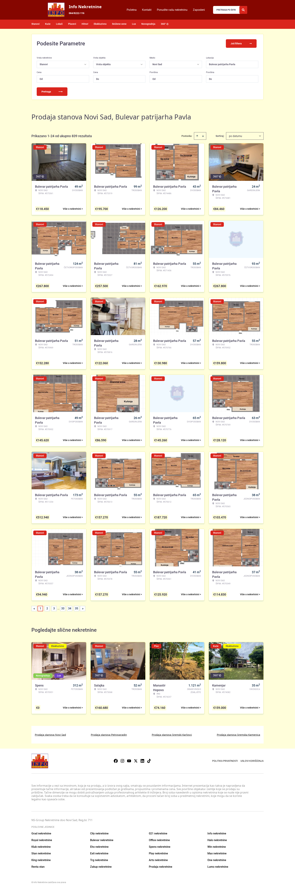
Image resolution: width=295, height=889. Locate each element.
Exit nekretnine (99, 853)
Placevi (72, 24)
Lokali (59, 24)
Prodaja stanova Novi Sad (50, 734)
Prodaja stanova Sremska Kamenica (238, 734)
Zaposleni (199, 9)
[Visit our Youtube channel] (129, 761)
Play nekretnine (158, 853)
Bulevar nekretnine (101, 840)
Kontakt (146, 9)
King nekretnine (41, 860)
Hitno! (85, 24)
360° (163, 24)
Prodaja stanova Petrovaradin (109, 734)
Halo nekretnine (217, 840)
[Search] (243, 10)
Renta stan (38, 866)
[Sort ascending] (197, 136)
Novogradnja (148, 24)
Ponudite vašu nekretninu (172, 9)
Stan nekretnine (41, 853)
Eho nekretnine (99, 846)
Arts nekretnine (158, 860)
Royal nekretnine (41, 840)
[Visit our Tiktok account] (149, 761)
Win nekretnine (216, 846)
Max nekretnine (217, 853)
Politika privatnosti (225, 761)
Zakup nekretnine (101, 866)
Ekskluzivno (100, 24)
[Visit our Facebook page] (116, 761)
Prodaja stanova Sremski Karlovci (172, 734)
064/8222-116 (76, 13)
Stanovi (35, 24)
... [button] (58, 608)
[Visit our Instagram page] (122, 761)
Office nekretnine (159, 840)
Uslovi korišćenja (252, 761)
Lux (134, 24)
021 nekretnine (158, 833)
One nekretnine (216, 860)
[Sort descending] (203, 136)
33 (62, 608)
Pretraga (46, 91)
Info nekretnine (216, 833)
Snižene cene (119, 24)
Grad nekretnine (41, 833)
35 (76, 608)
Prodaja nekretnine (160, 866)
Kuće (48, 24)
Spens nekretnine (159, 846)
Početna (132, 9)
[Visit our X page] (136, 761)
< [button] (34, 608)
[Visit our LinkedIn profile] (142, 761)
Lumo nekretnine (217, 866)
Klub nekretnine (41, 846)
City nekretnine (99, 833)
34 (69, 608)
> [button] (82, 608)
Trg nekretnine (99, 860)
